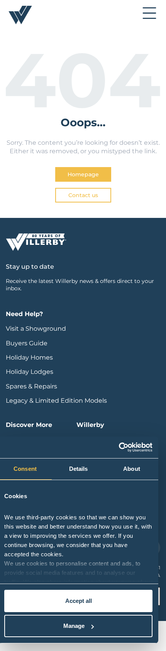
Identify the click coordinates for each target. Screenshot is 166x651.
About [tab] (131, 468)
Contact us (83, 195)
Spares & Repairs (31, 386)
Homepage (83, 174)
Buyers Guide (26, 343)
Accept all (78, 600)
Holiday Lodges (29, 371)
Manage (74, 626)
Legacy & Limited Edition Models (56, 400)
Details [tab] (78, 468)
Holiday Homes (29, 357)
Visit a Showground (36, 328)
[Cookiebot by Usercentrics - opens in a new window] (118, 447)
